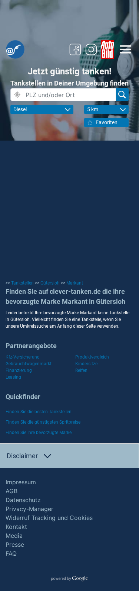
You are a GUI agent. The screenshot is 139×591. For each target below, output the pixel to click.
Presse (15, 544)
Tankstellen (22, 283)
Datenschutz (23, 500)
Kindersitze (86, 363)
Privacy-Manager (29, 509)
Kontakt (16, 526)
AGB (11, 491)
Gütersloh (50, 283)
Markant (74, 283)
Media (14, 535)
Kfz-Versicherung (23, 357)
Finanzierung (19, 370)
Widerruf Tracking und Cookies (49, 517)
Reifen (81, 370)
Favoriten (107, 122)
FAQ (11, 553)
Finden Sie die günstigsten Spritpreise (43, 422)
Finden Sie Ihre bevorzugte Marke (39, 432)
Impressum (21, 482)
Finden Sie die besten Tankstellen (39, 411)
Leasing (13, 377)
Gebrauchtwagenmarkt (29, 363)
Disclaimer (22, 456)
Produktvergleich (92, 357)
